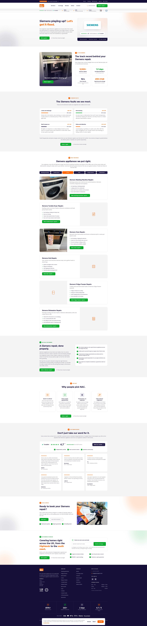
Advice (72, 5)
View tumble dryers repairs (50, 221)
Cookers (63, 590)
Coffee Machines (64, 595)
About (84, 1)
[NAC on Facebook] (92, 579)
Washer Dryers (64, 584)
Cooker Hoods (64, 593)
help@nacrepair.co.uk (97, 573)
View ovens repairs (76, 247)
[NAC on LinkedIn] (95, 579)
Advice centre (79, 584)
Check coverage (99, 544)
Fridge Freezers (64, 573)
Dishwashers (102, 172)
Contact (78, 5)
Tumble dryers (56, 172)
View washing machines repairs (79, 195)
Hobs (79, 172)
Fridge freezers (90, 172)
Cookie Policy (46, 623)
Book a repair (47, 81)
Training (89, 1)
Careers (78, 580)
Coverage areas (79, 573)
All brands (78, 582)
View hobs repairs (48, 273)
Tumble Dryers (64, 582)
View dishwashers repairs (50, 326)
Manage (89, 621)
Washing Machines (65, 571)
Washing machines (45, 172)
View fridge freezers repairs (78, 300)
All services (63, 597)
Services (53, 5)
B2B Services (94, 1)
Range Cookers (64, 580)
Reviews (67, 5)
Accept (100, 621)
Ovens (67, 172)
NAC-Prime (105, 1)
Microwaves (63, 586)
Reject (94, 621)
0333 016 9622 (96, 571)
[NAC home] (42, 5)
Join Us (100, 1)
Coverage (60, 5)
